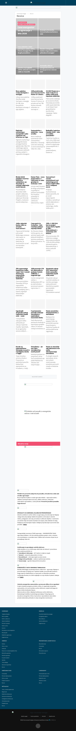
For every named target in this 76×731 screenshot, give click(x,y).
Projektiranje (5, 703)
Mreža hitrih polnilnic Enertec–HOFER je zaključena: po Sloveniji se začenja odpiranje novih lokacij (22, 182)
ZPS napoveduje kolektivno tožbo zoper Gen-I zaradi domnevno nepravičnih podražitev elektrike (23, 274)
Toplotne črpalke (6, 614)
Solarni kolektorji (6, 621)
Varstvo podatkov (35, 716)
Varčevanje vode (6, 670)
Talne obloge (5, 662)
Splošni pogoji (24, 716)
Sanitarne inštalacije (7, 696)
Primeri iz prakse (6, 623)
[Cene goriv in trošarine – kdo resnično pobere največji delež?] (38, 216)
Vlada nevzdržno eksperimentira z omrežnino (52, 312)
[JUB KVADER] (38, 395)
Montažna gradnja (6, 653)
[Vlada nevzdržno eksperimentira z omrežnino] (53, 304)
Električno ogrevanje (6, 635)
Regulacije (4, 691)
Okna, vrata (5, 646)
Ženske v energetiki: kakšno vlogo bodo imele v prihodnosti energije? (49, 51)
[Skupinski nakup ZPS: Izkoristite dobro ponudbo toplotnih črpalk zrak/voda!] (53, 261)
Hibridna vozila (42, 680)
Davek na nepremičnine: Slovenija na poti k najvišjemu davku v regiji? (23, 350)
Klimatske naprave (43, 650)
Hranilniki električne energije (45, 614)
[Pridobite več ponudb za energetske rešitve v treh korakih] (38, 424)
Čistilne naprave (6, 680)
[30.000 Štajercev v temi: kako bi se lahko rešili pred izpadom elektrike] (53, 84)
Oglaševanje (52, 716)
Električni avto (42, 678)
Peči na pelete (5, 616)
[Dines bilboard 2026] (38, 9)
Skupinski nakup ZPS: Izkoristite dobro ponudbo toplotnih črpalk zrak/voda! (52, 272)
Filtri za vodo (5, 678)
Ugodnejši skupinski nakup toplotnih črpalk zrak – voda (22, 313)
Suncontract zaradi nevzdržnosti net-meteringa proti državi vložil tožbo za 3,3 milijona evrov (53, 182)
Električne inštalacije (7, 694)
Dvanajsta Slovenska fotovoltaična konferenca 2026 (49, 32)
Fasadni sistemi (5, 657)
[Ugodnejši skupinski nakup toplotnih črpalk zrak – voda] (23, 304)
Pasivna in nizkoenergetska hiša (9, 650)
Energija (41, 611)
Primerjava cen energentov (8, 630)
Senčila (3, 660)
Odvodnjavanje (5, 701)
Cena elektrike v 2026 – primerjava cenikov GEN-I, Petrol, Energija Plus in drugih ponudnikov (26, 50)
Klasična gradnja (6, 655)
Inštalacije (5, 686)
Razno (3, 667)
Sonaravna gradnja (6, 664)
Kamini (3, 628)
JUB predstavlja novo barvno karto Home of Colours (38, 92)
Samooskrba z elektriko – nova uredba (37, 132)
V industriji (4, 673)
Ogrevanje (5, 611)
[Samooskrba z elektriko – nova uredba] (38, 123)
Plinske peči (4, 632)
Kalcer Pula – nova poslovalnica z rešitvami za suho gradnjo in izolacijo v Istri (37, 180)
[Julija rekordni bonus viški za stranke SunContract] (23, 216)
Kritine (3, 643)
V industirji (41, 646)
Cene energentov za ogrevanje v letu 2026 (26, 30)
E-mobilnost (42, 670)
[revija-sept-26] (38, 465)
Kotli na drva (5, 625)
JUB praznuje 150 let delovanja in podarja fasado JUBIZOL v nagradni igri (37, 272)
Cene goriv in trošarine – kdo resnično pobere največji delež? (37, 225)
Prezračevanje (42, 653)
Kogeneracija (5, 637)
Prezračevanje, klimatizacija (47, 640)
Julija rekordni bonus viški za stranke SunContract (21, 225)
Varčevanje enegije (21, 13)
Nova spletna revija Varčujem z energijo (22, 92)
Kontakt (44, 716)
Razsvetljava (42, 618)
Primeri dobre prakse (6, 676)
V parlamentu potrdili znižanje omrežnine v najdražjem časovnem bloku (37, 314)
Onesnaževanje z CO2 (44, 673)
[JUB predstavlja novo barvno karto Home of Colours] (38, 84)
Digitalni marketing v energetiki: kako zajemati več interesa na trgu (22, 133)
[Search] (69, 3)
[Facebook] (38, 726)
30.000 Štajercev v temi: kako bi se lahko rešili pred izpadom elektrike (53, 93)
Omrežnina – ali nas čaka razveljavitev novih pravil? (37, 349)
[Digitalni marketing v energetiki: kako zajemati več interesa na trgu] (23, 123)
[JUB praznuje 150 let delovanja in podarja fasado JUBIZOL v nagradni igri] (38, 261)
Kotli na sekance (6, 618)
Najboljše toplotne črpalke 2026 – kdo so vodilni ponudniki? (53, 132)
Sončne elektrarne (43, 621)
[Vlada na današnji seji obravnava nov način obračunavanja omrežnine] (53, 340)
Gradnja (4, 640)
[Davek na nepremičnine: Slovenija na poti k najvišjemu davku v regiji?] (23, 340)
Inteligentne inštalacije (7, 698)
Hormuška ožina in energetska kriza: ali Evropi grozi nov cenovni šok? (48, 69)
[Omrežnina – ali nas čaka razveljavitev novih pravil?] (38, 340)
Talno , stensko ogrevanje (8, 689)
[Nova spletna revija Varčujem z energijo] (23, 84)
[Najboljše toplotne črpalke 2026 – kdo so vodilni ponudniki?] (53, 123)
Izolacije (4, 648)
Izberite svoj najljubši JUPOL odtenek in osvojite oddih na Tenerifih (27, 70)
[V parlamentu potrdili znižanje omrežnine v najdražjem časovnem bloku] (38, 304)
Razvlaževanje (42, 643)
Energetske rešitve (43, 616)
